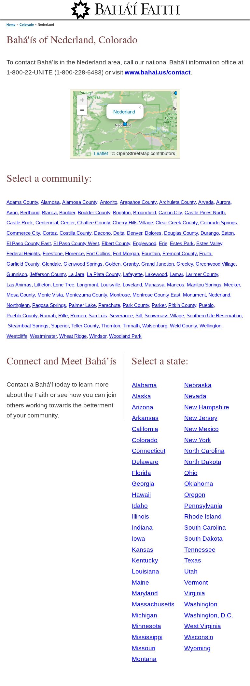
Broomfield (144, 212)
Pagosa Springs (49, 305)
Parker (159, 305)
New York (197, 440)
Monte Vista (50, 294)
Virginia (194, 593)
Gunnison (17, 274)
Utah (191, 571)
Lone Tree (63, 284)
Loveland (132, 284)
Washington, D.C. (208, 615)
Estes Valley (209, 243)
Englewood (144, 243)
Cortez (50, 233)
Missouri (143, 648)
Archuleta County (177, 202)
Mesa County (21, 294)
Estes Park (182, 243)
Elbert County (116, 243)
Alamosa (50, 202)
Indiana (142, 527)
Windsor (97, 336)
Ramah (48, 315)
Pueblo (206, 305)
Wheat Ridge (73, 336)
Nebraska (198, 385)
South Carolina (205, 527)
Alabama (144, 385)
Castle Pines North (205, 212)
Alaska (141, 396)
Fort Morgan (126, 253)
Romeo (78, 315)
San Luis (98, 315)
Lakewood (156, 274)
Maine (140, 582)
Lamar (176, 274)
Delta (118, 233)
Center (68, 222)
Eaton (227, 233)
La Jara (76, 274)
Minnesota (146, 626)
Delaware (145, 461)
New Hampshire (206, 407)
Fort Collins (98, 253)
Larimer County (202, 274)
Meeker (232, 284)
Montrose (120, 294)
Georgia (143, 483)
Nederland (124, 111)
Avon (12, 212)
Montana (144, 658)
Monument (194, 294)
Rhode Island (203, 516)
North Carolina (204, 450)
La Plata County (103, 274)
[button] (176, 93)
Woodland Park (125, 336)
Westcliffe (17, 336)
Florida (141, 472)
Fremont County (179, 253)
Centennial (46, 222)
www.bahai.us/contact (157, 72)
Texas (192, 560)
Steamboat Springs (28, 325)
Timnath (131, 325)
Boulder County (94, 212)
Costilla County (75, 233)
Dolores (153, 233)
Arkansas (145, 418)
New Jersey (200, 418)
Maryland (145, 593)
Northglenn (18, 305)
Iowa (138, 538)
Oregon (194, 494)
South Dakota (203, 538)
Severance (121, 315)
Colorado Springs (218, 222)
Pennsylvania (203, 505)
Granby (131, 264)
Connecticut (148, 450)
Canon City (170, 212)
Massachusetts (153, 604)
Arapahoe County (138, 202)
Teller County (85, 325)
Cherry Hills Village (133, 222)
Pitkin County (182, 305)
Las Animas (19, 284)
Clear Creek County (177, 222)
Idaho (140, 505)
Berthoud (29, 212)
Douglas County (181, 233)
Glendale (51, 264)
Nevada (195, 396)
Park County (136, 305)
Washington (200, 604)
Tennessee (199, 549)
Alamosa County (79, 202)
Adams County (22, 202)
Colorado (27, 24)
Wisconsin (198, 637)
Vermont (196, 582)
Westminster (43, 336)
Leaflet (100, 153)
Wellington (210, 325)
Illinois (140, 516)
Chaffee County (93, 222)
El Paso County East (29, 243)
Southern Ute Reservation (214, 315)
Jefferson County (48, 274)
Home (11, 24)
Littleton (42, 284)
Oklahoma (198, 483)
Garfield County (23, 264)
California (145, 429)
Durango (210, 233)
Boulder (67, 212)
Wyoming (197, 648)
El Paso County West (76, 243)
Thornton (110, 325)
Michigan (144, 615)
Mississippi (147, 637)
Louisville (110, 284)
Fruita (205, 253)
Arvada (206, 202)
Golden (112, 264)
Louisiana (145, 571)
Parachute (109, 305)
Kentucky (145, 560)
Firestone (52, 253)
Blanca (49, 212)
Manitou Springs (204, 284)
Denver (134, 233)
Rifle (63, 315)
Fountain (151, 253)
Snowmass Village (164, 315)
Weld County (183, 325)
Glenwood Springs (83, 264)
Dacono (102, 233)
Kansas (142, 549)
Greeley (184, 264)
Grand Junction (157, 264)
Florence (74, 253)
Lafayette (133, 274)
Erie (163, 243)
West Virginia (202, 626)
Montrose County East (156, 294)
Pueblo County (22, 315)
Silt (138, 315)
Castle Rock (20, 222)
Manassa (154, 284)
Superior (60, 325)
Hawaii (141, 494)
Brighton (122, 212)
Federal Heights (23, 253)
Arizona (142, 407)
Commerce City (23, 233)
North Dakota (202, 461)
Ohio (191, 472)
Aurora (223, 202)
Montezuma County (86, 294)
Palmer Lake (82, 305)
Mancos (175, 284)
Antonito (108, 202)
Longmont (87, 284)
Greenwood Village (216, 264)
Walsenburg (154, 325)
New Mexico (201, 429)
